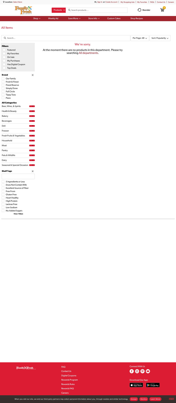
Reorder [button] (146, 10)
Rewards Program (69, 380)
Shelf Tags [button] (7, 171)
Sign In (99, 2)
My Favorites (142, 2)
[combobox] (59, 10)
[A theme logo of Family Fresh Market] (23, 10)
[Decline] (171, 399)
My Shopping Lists (128, 2)
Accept (134, 399)
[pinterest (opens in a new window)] (142, 372)
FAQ (63, 367)
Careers (171, 2)
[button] (32, 106)
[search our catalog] (68, 10)
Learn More (155, 399)
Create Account (111, 2)
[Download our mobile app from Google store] (153, 385)
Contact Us (161, 2)
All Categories (9, 103)
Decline (144, 399)
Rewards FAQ (67, 389)
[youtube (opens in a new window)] (148, 372)
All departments (88, 53)
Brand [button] (5, 75)
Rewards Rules (68, 384)
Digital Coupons (68, 376)
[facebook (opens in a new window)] (132, 372)
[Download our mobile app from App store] (136, 385)
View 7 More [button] (18, 214)
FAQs (152, 2)
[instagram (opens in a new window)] (137, 372)
